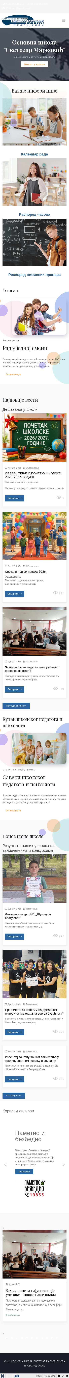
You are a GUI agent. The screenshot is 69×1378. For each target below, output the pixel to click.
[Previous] (6, 1162)
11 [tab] (57, 1338)
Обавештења (32, 468)
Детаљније (24, 1171)
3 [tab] (17, 1338)
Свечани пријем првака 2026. (26, 572)
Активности (32, 661)
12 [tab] (62, 1338)
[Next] (63, 1162)
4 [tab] (22, 1338)
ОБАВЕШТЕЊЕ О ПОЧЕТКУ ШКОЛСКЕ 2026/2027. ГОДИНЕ (33, 475)
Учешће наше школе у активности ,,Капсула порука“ (32, 1292)
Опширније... (14, 498)
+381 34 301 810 (39, 4)
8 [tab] (42, 1338)
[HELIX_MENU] (63, 20)
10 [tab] (52, 1338)
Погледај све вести (16, 705)
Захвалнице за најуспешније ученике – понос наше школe (32, 669)
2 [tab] (12, 1338)
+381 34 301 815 (15, 4)
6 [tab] (32, 1338)
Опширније (13, 374)
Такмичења (31, 909)
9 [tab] (47, 1338)
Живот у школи (34, 64)
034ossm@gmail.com (18, 8)
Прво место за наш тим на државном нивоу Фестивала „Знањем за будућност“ (34, 1011)
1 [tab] (7, 1338)
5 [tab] (27, 1338)
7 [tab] (37, 1338)
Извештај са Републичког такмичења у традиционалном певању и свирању (32, 1059)
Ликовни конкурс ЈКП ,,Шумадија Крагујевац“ (28, 916)
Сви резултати (13, 1095)
